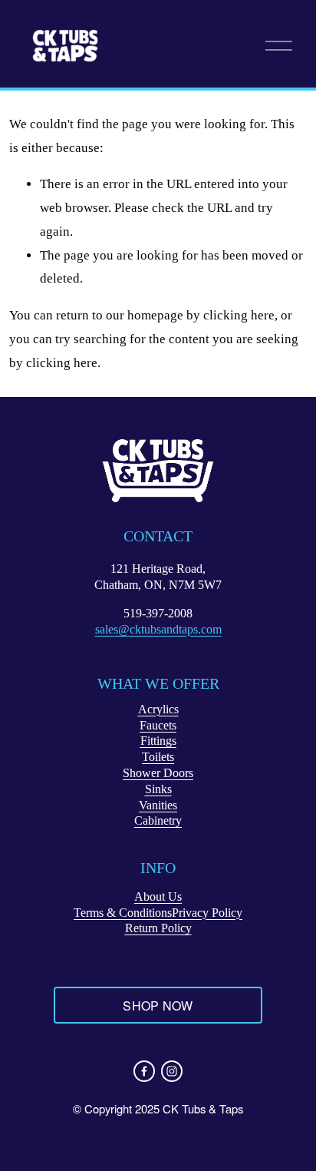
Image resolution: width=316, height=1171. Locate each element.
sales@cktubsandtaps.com (158, 629)
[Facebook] (144, 1071)
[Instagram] (172, 1071)
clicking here (239, 315)
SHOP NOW (158, 1005)
